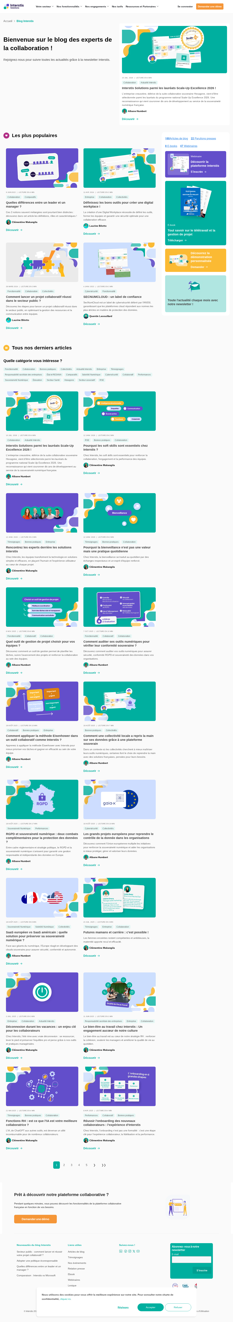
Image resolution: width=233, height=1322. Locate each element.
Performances (144, 374)
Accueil (7, 21)
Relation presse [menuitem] (76, 1268)
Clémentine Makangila (24, 222)
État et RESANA (54, 374)
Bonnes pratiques (48, 369)
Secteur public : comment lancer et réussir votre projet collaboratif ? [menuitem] (39, 1253)
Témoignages (117, 369)
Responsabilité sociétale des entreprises (23, 374)
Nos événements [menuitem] (77, 1263)
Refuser (178, 1307)
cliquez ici (65, 1299)
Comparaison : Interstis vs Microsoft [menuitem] (36, 1275)
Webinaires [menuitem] (74, 1279)
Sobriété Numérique (91, 374)
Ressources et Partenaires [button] (141, 6)
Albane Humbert (137, 111)
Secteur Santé (53, 380)
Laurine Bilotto (98, 225)
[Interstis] (13, 6)
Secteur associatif (87, 380)
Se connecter (185, 6)
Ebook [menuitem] (71, 1274)
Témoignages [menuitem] (75, 1257)
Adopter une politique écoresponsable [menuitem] (37, 1260)
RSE (102, 380)
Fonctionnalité (14, 291)
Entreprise (89, 197)
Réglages (123, 1307)
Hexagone (69, 380)
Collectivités (121, 197)
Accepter (150, 1307)
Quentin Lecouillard (100, 316)
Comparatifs (30, 197)
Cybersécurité (91, 291)
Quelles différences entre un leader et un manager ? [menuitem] (39, 1268)
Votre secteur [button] (44, 6)
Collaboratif (128, 374)
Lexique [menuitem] (72, 1285)
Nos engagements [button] (96, 6)
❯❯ (103, 1165)
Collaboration (129, 82)
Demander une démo (210, 6)
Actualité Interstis (148, 82)
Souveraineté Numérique (16, 380)
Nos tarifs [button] (117, 6)
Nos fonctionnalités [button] (68, 6)
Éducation (37, 380)
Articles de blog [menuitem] (76, 1251)
